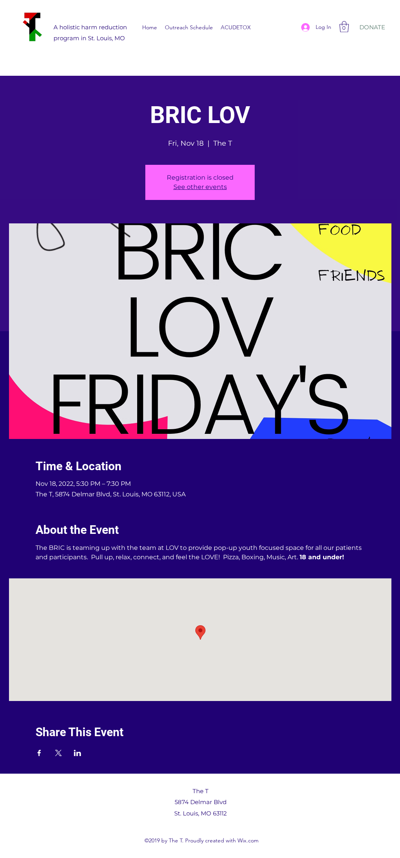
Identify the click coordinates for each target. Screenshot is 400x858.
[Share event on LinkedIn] (77, 753)
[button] (344, 26)
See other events (200, 187)
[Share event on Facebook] (39, 753)
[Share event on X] (58, 753)
